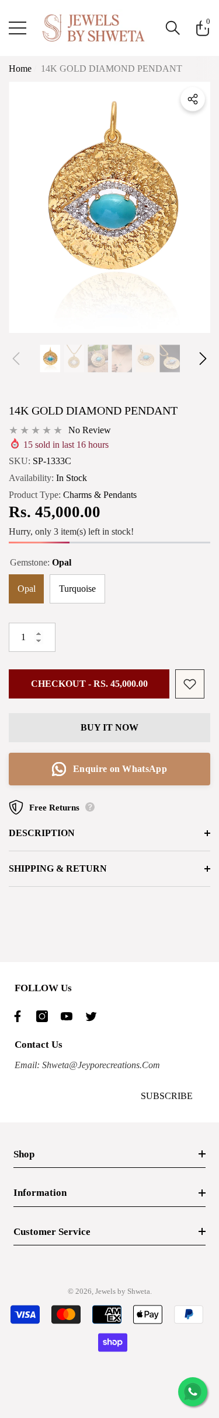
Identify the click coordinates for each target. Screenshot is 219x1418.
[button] (173, 28)
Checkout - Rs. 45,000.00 (89, 684)
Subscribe (167, 1096)
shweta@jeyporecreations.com (100, 1065)
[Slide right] (203, 358)
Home (20, 68)
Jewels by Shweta (122, 1291)
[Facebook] (20, 1016)
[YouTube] (69, 1016)
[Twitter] (94, 1016)
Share (192, 99)
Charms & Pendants (100, 495)
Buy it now (109, 727)
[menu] (17, 28)
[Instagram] (45, 1016)
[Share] (192, 99)
